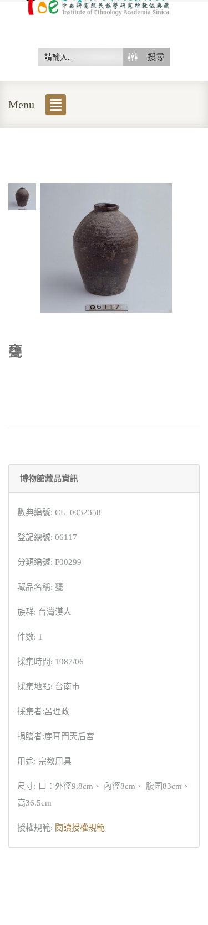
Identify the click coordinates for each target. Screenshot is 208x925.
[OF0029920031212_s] (22, 195)
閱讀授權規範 (80, 827)
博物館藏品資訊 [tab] (49, 478)
